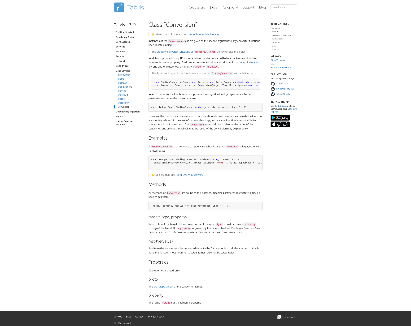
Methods (275, 31)
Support (248, 7)
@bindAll (122, 82)
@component (125, 86)
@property (123, 102)
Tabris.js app (284, 106)
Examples (275, 28)
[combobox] (284, 7)
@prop (121, 98)
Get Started (197, 7)
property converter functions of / (186, 51)
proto (274, 46)
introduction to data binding (202, 34)
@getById (123, 94)
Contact (139, 316)
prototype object (163, 286)
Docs (213, 7)
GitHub (118, 316)
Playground (230, 7)
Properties (275, 42)
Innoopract (126, 323)
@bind (121, 78)
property (275, 49)
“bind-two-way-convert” (190, 174)
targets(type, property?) (281, 35)
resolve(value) (277, 39)
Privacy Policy (156, 316)
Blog (262, 7)
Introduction (124, 74)
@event (122, 90)
